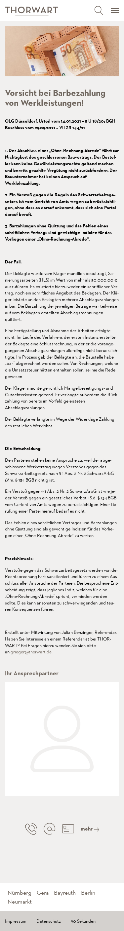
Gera (43, 892)
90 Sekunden (83, 921)
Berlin (88, 892)
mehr (87, 828)
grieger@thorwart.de (31, 652)
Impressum (15, 921)
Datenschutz (48, 921)
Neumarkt (20, 901)
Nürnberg (19, 892)
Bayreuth (65, 892)
